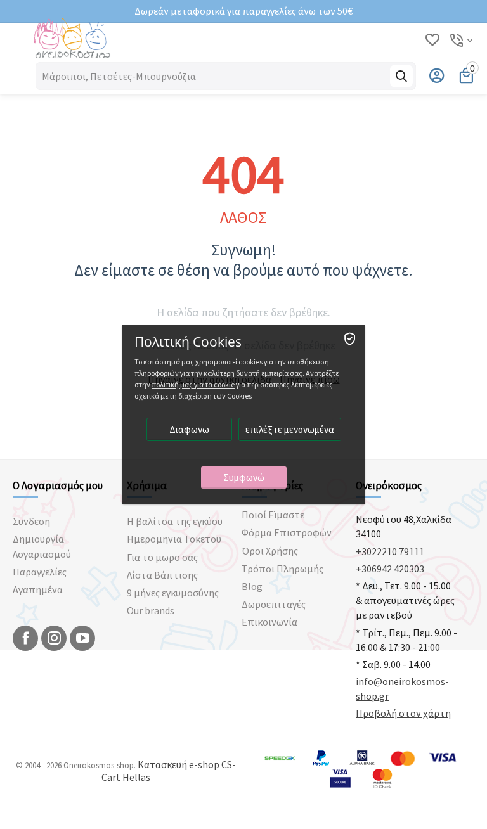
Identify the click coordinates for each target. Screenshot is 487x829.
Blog (252, 586)
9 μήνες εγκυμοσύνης (173, 592)
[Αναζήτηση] (401, 76)
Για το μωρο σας (162, 557)
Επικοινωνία (269, 621)
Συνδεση (31, 521)
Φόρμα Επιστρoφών (287, 532)
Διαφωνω (189, 429)
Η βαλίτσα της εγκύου (175, 521)
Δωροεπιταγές (274, 604)
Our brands (150, 610)
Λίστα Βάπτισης (162, 575)
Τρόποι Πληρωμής (282, 568)
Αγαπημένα (38, 589)
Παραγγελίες (40, 571)
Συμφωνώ (243, 478)
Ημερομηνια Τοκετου (174, 538)
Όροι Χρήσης (270, 550)
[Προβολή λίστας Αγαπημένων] (432, 40)
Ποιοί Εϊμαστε (273, 514)
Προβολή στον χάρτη (403, 713)
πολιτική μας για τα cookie (193, 384)
